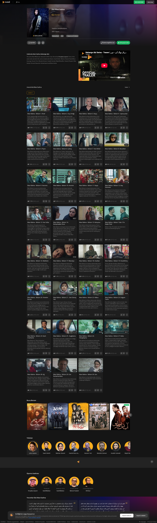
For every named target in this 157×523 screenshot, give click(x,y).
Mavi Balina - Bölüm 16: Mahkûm (38, 261)
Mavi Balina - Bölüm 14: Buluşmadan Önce (60, 223)
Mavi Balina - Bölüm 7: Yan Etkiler (89, 149)
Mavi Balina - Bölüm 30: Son (88, 374)
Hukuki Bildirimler (51, 522)
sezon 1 (30, 93)
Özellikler (3, 522)
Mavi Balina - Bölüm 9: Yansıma (37, 185)
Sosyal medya (152, 522)
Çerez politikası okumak (35, 517)
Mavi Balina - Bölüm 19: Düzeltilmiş (116, 261)
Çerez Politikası (30, 522)
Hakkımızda (75, 522)
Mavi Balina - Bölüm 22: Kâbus (88, 297)
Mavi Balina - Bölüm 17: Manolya (63, 261)
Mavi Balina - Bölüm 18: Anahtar (89, 261)
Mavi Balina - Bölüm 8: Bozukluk (115, 149)
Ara (19, 2)
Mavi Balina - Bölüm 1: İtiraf (36, 114)
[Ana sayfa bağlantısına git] (6, 2)
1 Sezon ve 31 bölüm (72, 36)
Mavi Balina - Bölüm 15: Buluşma (89, 222)
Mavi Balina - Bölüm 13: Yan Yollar (38, 222)
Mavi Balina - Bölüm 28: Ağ (36, 374)
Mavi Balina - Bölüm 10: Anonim (63, 185)
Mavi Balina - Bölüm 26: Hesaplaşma (86, 337)
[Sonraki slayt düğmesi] (130, 415)
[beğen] (39, 42)
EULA (68, 522)
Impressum (82, 522)
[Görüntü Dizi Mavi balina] (38, 22)
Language (143, 522)
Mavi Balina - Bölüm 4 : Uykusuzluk (116, 114)
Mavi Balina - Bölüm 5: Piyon (36, 149)
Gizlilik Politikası (61, 522)
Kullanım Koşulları (40, 522)
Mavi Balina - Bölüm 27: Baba (114, 336)
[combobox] (127, 87)
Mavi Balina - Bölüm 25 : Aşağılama (64, 336)
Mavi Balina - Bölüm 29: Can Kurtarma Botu (62, 375)
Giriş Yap (150, 2)
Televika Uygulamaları (13, 522)
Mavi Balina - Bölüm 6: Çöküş (62, 149)
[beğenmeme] (43, 42)
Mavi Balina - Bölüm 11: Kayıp (88, 185)
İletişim (22, 522)
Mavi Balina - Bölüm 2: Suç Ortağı (63, 114)
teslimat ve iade (91, 522)
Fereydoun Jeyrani (62, 28)
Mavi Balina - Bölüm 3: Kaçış (88, 114)
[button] (128, 446)
